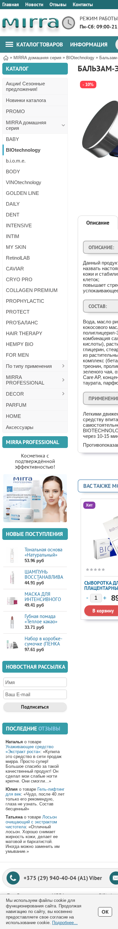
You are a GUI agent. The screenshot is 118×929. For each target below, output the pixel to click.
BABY (12, 139)
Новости (34, 4)
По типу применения (29, 366)
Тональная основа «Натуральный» (43, 552)
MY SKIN (16, 247)
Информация (89, 44)
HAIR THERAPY (24, 333)
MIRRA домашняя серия (26, 125)
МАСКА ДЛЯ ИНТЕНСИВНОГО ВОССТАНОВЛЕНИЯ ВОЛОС (46, 602)
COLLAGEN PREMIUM (32, 290)
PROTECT (18, 312)
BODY (13, 171)
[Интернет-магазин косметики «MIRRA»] (30, 22)
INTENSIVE (19, 225)
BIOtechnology (23, 150)
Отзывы (58, 4)
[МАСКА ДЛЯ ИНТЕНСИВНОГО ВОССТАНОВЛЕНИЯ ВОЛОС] (12, 600)
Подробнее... (65, 922)
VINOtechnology (23, 182)
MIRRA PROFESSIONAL (25, 380)
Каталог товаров (39, 44)
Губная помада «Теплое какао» (41, 619)
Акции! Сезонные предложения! (25, 86)
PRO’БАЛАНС (22, 322)
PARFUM (16, 405)
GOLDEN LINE (22, 193)
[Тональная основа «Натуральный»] (12, 555)
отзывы (49, 728)
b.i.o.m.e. (16, 160)
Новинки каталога (26, 100)
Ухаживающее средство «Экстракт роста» (29, 749)
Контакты (83, 4)
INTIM (12, 236)
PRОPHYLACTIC (25, 301)
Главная (10, 4)
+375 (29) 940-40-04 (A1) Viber (63, 878)
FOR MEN (17, 355)
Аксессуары (19, 427)
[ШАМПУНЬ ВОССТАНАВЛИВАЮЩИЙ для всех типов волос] (12, 578)
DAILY (13, 204)
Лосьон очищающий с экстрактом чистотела (31, 822)
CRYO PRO (19, 279)
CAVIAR (15, 268)
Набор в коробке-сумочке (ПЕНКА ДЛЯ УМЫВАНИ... (43, 643)
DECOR (15, 394)
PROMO (15, 111)
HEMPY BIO (19, 344)
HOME (13, 416)
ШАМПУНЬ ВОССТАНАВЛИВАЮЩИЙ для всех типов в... (44, 580)
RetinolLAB (18, 258)
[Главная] (6, 57)
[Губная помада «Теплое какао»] (12, 622)
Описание (97, 222)
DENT (12, 214)
